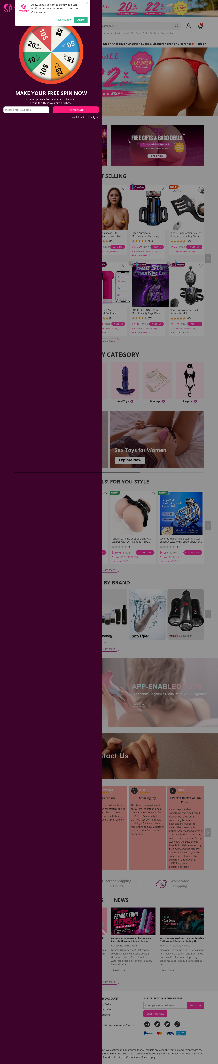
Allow (80, 19)
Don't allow (65, 19)
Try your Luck (75, 109)
